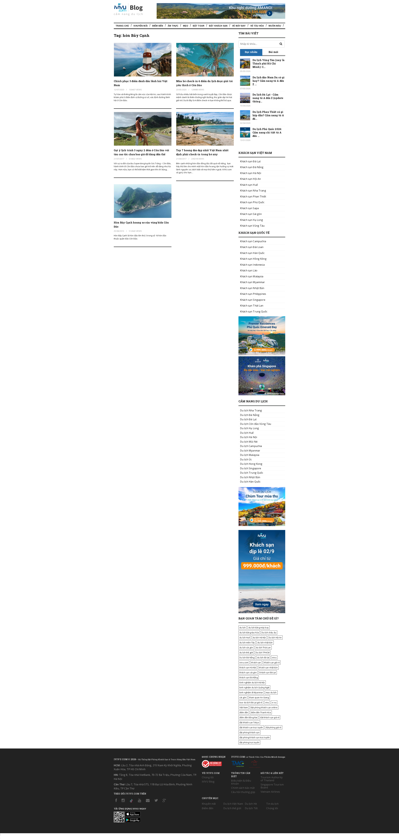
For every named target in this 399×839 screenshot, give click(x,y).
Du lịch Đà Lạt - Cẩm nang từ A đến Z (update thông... (267, 98)
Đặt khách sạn (218, 26)
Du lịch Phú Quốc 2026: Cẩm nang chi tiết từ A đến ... (267, 132)
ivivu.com (243, 662)
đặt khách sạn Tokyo (249, 722)
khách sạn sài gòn (248, 672)
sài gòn (242, 697)
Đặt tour (198, 26)
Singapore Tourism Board (272, 786)
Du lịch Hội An (275, 637)
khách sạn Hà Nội (247, 667)
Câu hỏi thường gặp (243, 792)
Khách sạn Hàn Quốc (252, 253)
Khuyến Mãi (140, 26)
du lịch (242, 627)
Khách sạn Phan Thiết (253, 196)
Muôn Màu (275, 26)
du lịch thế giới (246, 652)
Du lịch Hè (251, 803)
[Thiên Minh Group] (237, 763)
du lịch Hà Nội (259, 637)
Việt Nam (243, 707)
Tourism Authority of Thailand (272, 779)
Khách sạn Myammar (252, 282)
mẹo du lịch (271, 692)
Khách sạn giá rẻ (272, 662)
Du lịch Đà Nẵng (246, 657)
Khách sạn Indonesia (252, 264)
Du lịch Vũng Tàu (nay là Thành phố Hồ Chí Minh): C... (268, 63)
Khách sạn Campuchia (253, 241)
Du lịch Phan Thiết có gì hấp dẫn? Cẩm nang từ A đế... (268, 115)
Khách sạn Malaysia (251, 276)
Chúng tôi (208, 777)
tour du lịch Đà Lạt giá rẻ (250, 702)
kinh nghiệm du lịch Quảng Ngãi (254, 687)
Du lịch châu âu (269, 632)
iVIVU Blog (208, 781)
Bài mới (273, 52)
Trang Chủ (122, 26)
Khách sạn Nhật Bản (252, 288)
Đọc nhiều (251, 52)
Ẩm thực (173, 26)
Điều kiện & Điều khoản (241, 782)
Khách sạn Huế (249, 184)
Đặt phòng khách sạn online (264, 707)
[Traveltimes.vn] (261, 525)
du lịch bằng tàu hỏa (249, 632)
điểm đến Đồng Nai (248, 717)
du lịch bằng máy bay (258, 627)
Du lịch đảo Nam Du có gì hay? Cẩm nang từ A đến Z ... (268, 81)
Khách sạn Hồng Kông (253, 258)
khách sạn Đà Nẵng (248, 677)
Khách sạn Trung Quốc (253, 311)
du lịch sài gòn (246, 647)
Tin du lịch (272, 803)
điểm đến (243, 712)
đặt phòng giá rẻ (273, 727)
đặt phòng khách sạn (249, 732)
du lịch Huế (244, 637)
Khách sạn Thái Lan (251, 305)
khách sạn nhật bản (268, 667)
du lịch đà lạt (263, 657)
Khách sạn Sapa (249, 208)
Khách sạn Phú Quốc (252, 202)
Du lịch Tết (251, 808)
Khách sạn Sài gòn (251, 214)
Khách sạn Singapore (252, 300)
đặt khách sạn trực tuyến (251, 727)
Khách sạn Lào (248, 270)
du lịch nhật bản (265, 642)
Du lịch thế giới (232, 808)
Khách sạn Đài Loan (252, 247)
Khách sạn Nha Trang (253, 190)
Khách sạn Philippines (253, 294)
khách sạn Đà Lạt (268, 672)
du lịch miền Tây (247, 642)
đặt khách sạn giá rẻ (269, 717)
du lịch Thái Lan (263, 647)
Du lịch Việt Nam (233, 803)
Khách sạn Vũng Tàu (252, 225)
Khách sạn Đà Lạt (250, 161)
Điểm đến (157, 26)
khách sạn (256, 662)
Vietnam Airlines (270, 791)
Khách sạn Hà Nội (250, 173)
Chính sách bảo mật (243, 788)
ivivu (274, 657)
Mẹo (185, 26)
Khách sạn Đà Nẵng (251, 167)
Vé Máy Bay (238, 26)
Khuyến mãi (209, 803)
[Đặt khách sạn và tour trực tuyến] (261, 354)
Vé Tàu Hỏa (257, 26)
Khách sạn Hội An (250, 179)
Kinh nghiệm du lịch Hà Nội (252, 682)
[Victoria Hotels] (254, 763)
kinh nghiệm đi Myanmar (251, 692)
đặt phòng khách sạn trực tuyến (254, 737)
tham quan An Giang (259, 697)
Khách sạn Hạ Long (251, 220)
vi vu (274, 702)
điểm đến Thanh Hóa (261, 712)
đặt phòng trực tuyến (249, 742)
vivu (267, 702)
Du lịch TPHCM (262, 652)
